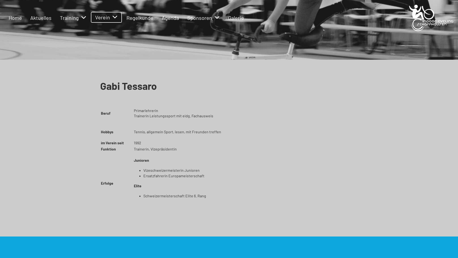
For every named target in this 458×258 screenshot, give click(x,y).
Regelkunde (139, 18)
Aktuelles (41, 18)
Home (15, 18)
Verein (102, 17)
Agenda (170, 18)
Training (69, 18)
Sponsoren (199, 18)
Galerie (236, 18)
